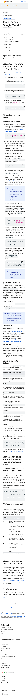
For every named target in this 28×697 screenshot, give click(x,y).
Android (3, 676)
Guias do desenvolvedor (6, 627)
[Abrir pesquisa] (16, 1)
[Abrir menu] (2, 1)
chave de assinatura (17, 331)
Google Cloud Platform (6, 682)
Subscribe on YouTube (5, 648)
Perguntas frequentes (5, 667)
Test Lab (16, 6)
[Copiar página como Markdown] (8, 29)
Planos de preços (13, 181)
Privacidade (12, 690)
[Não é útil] (11, 15)
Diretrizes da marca (5, 665)
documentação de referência (15, 451)
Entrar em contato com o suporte (8, 656)
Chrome (3, 678)
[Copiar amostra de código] (24, 85)
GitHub (2, 636)
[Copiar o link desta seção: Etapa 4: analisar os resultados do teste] (23, 564)
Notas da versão (4, 663)
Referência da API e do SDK (7, 629)
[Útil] (9, 15)
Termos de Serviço (5, 690)
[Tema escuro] (22, 85)
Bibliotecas (3, 633)
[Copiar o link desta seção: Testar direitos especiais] (21, 283)
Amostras (3, 631)
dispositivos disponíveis (17, 409)
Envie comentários (8, 18)
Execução (6, 12)
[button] (14, 283)
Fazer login (23, 1)
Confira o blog (4, 642)
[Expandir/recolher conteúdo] (11, 33)
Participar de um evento (6, 650)
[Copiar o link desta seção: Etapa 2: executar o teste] (9, 118)
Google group (4, 661)
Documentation (6, 6)
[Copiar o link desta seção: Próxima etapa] (18, 589)
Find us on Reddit (4, 644)
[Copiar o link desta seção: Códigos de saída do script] (4, 506)
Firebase (4, 11)
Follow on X (3, 646)
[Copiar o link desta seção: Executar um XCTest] (21, 122)
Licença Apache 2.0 (17, 614)
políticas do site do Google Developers (18, 616)
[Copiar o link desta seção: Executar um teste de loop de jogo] (10, 363)
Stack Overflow (4, 658)
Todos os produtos (5, 685)
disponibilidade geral (10, 596)
